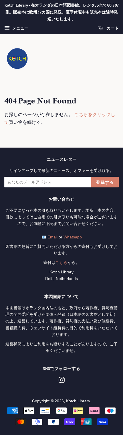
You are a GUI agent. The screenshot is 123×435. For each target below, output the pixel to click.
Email (52, 237)
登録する (105, 182)
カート (112, 28)
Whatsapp (73, 237)
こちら (61, 262)
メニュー (19, 28)
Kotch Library (78, 401)
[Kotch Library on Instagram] (61, 381)
